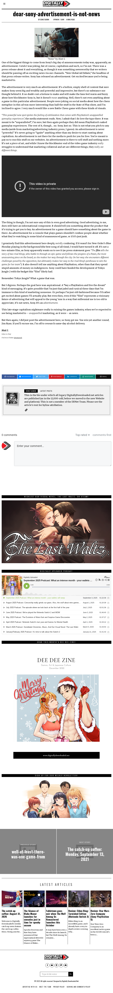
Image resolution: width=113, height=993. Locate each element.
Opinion (56, 19)
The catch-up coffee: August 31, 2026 (11, 913)
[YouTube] (52, 965)
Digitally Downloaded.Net (70, 981)
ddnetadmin (44, 19)
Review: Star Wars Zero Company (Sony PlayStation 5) (100, 915)
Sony (62, 19)
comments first (102, 435)
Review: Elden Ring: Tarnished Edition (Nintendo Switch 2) (78, 913)
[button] (70, 974)
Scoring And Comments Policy (78, 987)
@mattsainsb (18, 338)
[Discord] (66, 965)
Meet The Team (45, 987)
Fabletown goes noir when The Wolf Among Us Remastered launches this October (56, 918)
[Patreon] (61, 965)
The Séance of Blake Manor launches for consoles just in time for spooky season (32, 918)
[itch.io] (56, 965)
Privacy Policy (58, 987)
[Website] (26, 410)
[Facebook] (47, 965)
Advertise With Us (30, 987)
